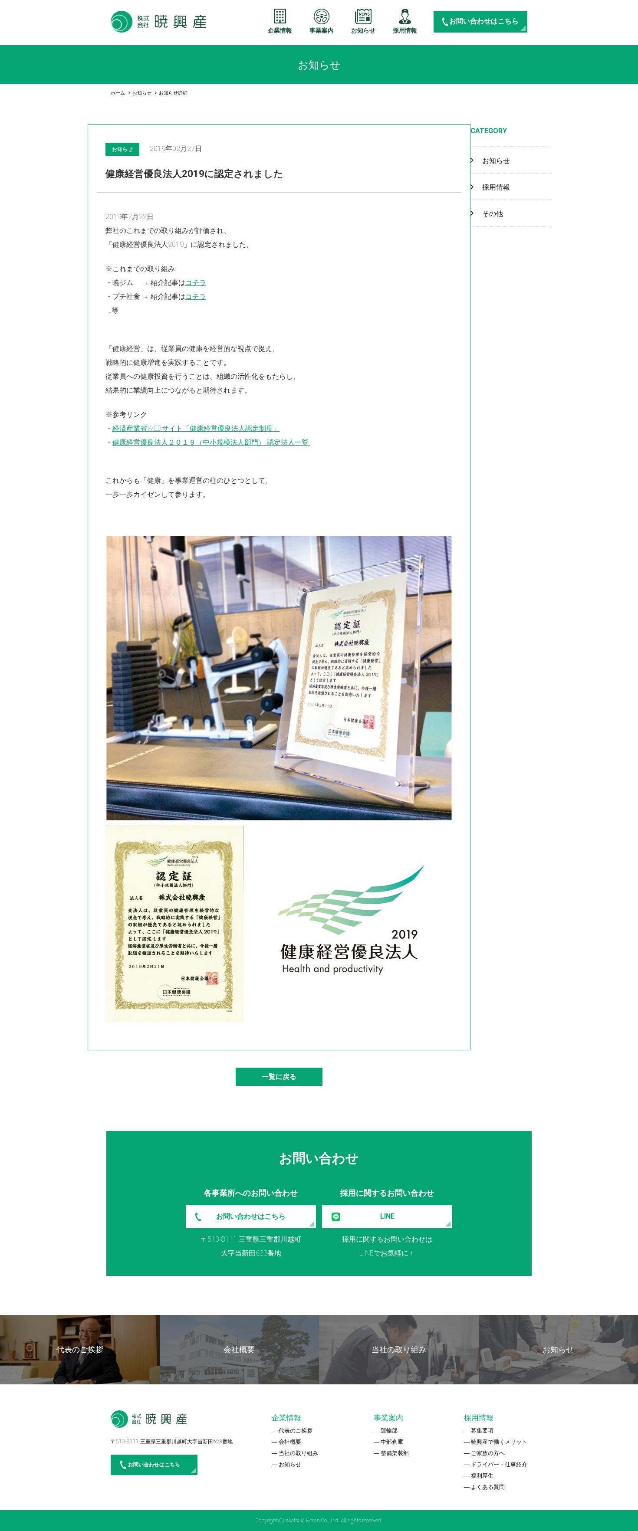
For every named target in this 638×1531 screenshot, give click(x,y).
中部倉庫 (392, 1442)
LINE (387, 1216)
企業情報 (280, 30)
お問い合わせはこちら (484, 21)
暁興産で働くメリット (499, 1442)
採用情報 (405, 30)
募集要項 (482, 1430)
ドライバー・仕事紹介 (499, 1464)
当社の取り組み (298, 1453)
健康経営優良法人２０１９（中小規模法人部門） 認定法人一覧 (211, 442)
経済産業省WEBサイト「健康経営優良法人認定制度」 (196, 428)
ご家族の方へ (488, 1453)
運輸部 (389, 1430)
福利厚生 (482, 1475)
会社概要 (290, 1442)
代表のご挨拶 (295, 1430)
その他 (492, 214)
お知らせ (363, 30)
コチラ (195, 283)
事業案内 (321, 30)
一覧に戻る (279, 1076)
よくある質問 (488, 1487)
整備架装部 (395, 1453)
